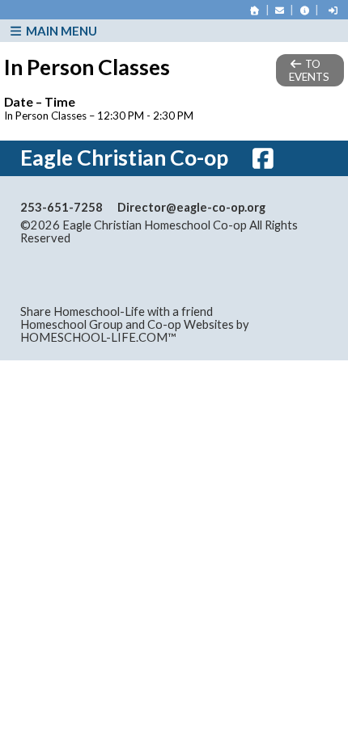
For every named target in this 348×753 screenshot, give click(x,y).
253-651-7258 (61, 207)
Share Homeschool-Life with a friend (116, 311)
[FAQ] (304, 10)
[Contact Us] (280, 10)
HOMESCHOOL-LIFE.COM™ (98, 337)
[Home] (255, 10)
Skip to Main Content (141, 238)
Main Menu (60, 30)
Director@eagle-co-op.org (191, 207)
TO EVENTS (309, 70)
